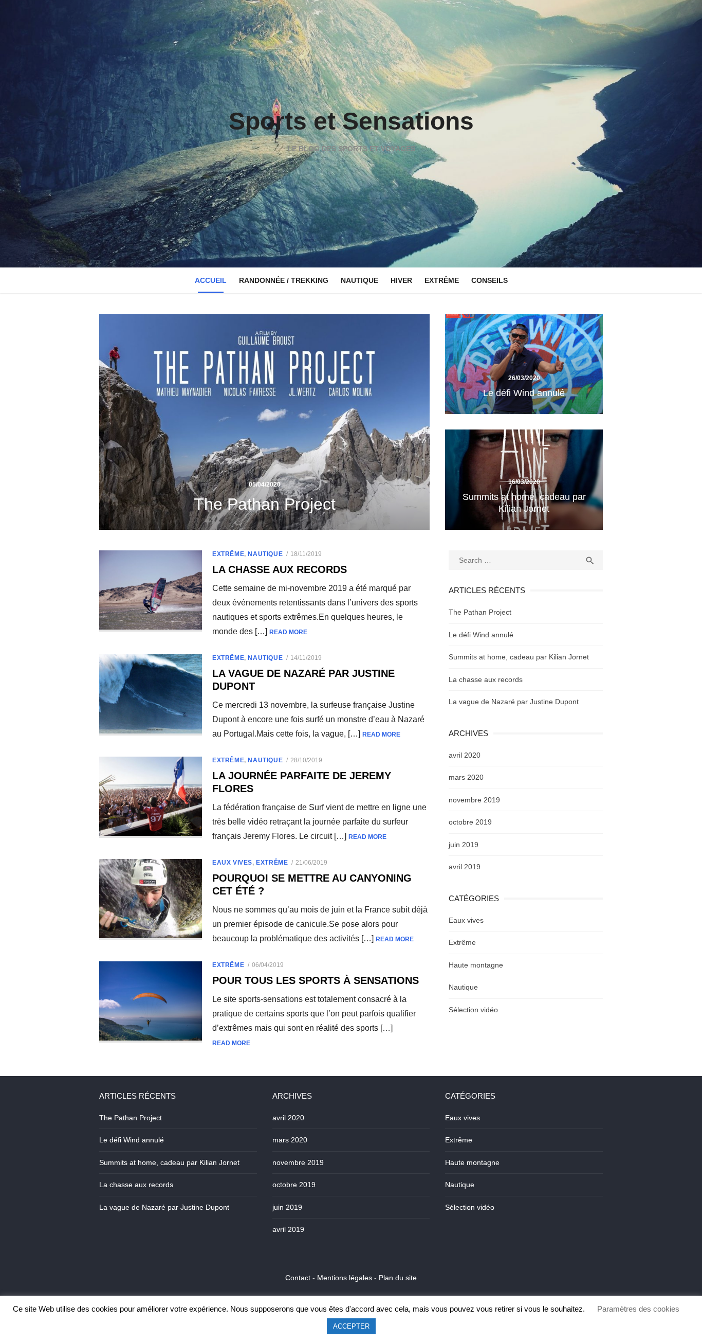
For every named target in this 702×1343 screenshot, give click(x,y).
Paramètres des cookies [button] (638, 1308)
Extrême (441, 280)
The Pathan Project (480, 612)
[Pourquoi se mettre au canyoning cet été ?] (150, 899)
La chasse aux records (279, 569)
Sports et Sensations (351, 121)
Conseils (489, 280)
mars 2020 (466, 777)
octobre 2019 (470, 822)
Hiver (401, 280)
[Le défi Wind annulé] (524, 364)
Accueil (211, 280)
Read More (288, 632)
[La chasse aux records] (150, 591)
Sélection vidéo (473, 1010)
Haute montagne (476, 965)
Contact (297, 1278)
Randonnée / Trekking (283, 280)
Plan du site (398, 1278)
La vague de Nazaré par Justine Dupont (514, 701)
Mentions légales (344, 1278)
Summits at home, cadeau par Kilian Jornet (519, 657)
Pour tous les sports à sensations (315, 980)
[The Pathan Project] (264, 422)
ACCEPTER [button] (351, 1326)
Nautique (359, 280)
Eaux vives (232, 862)
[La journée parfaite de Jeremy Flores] (150, 797)
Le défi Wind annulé (481, 635)
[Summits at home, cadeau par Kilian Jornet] (524, 479)
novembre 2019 (474, 800)
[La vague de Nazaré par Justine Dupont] (150, 695)
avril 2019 (465, 867)
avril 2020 (465, 755)
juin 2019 (463, 844)
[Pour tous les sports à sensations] (150, 1002)
